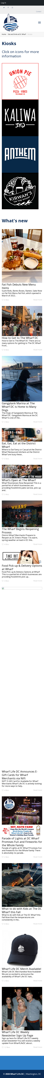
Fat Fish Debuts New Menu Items (19, 286)
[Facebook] (8, 8)
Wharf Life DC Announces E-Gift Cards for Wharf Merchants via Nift (20, 775)
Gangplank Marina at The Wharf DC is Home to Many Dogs (19, 406)
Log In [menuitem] (3, 3)
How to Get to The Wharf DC (20, 338)
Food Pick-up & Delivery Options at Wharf (22, 567)
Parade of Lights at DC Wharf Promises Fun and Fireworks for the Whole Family (22, 841)
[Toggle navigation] (39, 22)
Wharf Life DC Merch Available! (21, 969)
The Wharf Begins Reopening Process (20, 530)
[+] (22, 256)
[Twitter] (4, 8)
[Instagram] (12, 8)
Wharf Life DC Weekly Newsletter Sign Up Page (17, 1033)
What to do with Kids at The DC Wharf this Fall (22, 910)
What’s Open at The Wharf (19, 480)
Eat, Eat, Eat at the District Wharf (19, 444)
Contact (38, 11)
